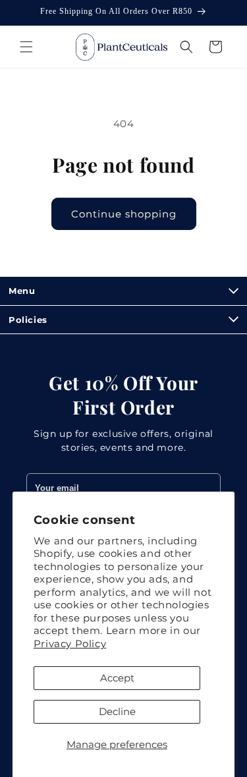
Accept (117, 678)
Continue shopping (124, 214)
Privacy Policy (70, 643)
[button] (26, 46)
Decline (117, 711)
